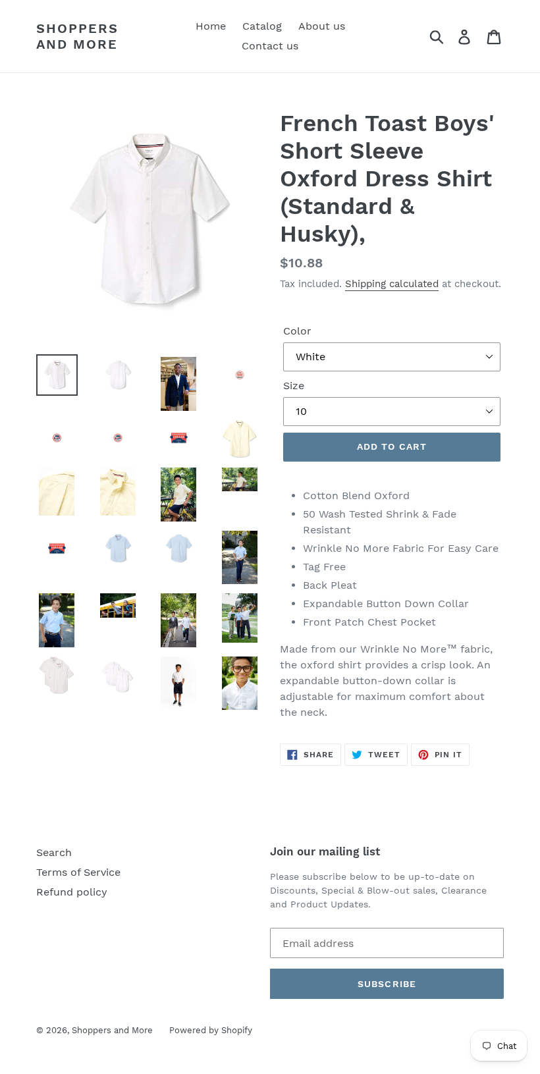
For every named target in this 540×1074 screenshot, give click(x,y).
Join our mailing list (325, 851)
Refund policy (71, 892)
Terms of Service (78, 872)
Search (54, 852)
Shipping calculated (392, 284)
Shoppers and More (77, 36)
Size (293, 385)
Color (297, 331)
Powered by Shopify (210, 1030)
